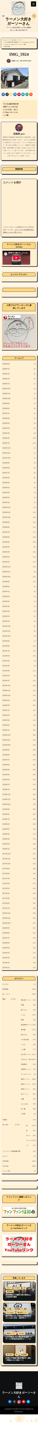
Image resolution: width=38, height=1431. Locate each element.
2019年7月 (6, 760)
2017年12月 (6, 854)
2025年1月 (6, 443)
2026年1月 (6, 383)
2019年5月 (6, 769)
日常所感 (5, 1161)
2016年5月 (6, 948)
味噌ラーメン (25, 1089)
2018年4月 (6, 834)
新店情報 (5, 989)
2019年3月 (6, 779)
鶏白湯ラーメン (26, 1000)
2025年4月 (6, 428)
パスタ (23, 1044)
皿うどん (24, 1010)
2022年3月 (6, 611)
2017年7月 (6, 878)
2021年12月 (6, 626)
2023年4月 (6, 547)
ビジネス (5, 984)
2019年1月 (6, 789)
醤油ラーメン (25, 1084)
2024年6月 (6, 477)
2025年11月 (6, 393)
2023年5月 (6, 542)
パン (27, 1145)
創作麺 (23, 1029)
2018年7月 (6, 819)
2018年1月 (6, 849)
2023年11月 (6, 512)
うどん (23, 1015)
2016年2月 (6, 962)
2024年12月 (6, 448)
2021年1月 (6, 680)
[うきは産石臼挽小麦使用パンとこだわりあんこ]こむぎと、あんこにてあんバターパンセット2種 (10, 109)
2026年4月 (6, 374)
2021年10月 (6, 636)
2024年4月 (6, 487)
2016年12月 (6, 913)
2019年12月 (6, 735)
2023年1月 (6, 562)
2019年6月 (6, 764)
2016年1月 (6, 967)
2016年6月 (6, 943)
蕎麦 (22, 1020)
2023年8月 (6, 527)
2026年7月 (6, 369)
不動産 (4, 1119)
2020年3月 (6, 720)
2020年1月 (6, 730)
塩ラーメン (24, 1094)
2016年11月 (6, 918)
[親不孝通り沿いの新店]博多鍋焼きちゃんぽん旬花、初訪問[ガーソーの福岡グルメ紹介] (19, 1318)
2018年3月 (6, 839)
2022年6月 (6, 596)
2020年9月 (6, 700)
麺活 (3, 999)
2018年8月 (6, 814)
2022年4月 (6, 606)
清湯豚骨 (24, 1064)
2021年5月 (6, 661)
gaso (17, 60)
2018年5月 (6, 829)
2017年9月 (6, 868)
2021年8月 (6, 646)
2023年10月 (6, 517)
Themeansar (18, 1411)
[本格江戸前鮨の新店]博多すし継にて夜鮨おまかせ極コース (18, 1359)
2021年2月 (6, 675)
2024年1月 (6, 502)
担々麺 (23, 1109)
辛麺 (22, 1005)
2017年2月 (6, 903)
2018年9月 (6, 809)
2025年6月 (6, 418)
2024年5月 (6, 482)
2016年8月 (6, 933)
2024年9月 (6, 463)
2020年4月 (6, 715)
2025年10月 (6, 398)
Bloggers (29, 1409)
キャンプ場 (6, 1171)
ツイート (5, 279)
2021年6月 (6, 656)
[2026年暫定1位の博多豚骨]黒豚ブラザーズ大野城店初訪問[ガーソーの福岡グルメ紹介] (19, 1339)
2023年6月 (6, 537)
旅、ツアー (6, 994)
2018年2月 (6, 844)
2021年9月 (6, 641)
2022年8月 (6, 586)
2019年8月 (6, 755)
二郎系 (23, 1114)
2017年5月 (6, 888)
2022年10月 (6, 576)
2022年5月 (6, 601)
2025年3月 (6, 433)
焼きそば (24, 1034)
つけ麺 (23, 1049)
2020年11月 (6, 690)
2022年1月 (6, 621)
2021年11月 (6, 631)
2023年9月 (6, 522)
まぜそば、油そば (27, 1059)
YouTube (5, 1166)
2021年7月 (6, 651)
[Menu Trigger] (33, 4)
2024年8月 (6, 468)
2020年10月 (6, 695)
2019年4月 (6, 774)
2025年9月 (6, 403)
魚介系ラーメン (26, 1054)
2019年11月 (6, 740)
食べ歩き (5, 1124)
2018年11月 (6, 799)
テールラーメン (26, 1074)
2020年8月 (6, 705)
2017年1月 (6, 908)
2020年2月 (6, 725)
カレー (28, 1135)
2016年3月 (6, 957)
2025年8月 (6, 408)
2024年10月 (6, 458)
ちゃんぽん (24, 1104)
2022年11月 (6, 572)
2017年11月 (6, 859)
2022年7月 (6, 591)
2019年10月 (6, 745)
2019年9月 (6, 750)
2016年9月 (6, 928)
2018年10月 (6, 804)
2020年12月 (6, 685)
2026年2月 (6, 379)
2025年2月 (6, 438)
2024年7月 (6, 473)
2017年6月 (6, 883)
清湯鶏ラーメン (26, 1069)
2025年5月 (6, 423)
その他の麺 (24, 1039)
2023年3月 (6, 552)
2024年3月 (6, 492)
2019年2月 (6, 784)
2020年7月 (6, 710)
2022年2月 (6, 616)
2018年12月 (6, 794)
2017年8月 (6, 873)
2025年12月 (6, 388)
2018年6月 (6, 824)
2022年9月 (6, 581)
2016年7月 (6, 938)
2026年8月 (6, 364)
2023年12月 (6, 507)
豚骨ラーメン (25, 1079)
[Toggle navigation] (3, 16)
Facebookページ (19, 290)
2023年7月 (6, 532)
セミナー (5, 1156)
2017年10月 (6, 863)
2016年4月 (6, 953)
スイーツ (29, 1140)
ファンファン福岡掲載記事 (11, 1151)
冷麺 (22, 1099)
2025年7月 (6, 413)
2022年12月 (6, 567)
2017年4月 (6, 893)
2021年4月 (6, 666)
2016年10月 (6, 923)
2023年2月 (6, 557)
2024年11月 (6, 453)
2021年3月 (6, 670)
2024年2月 (6, 497)
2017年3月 (6, 898)
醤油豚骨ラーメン (27, 1025)
